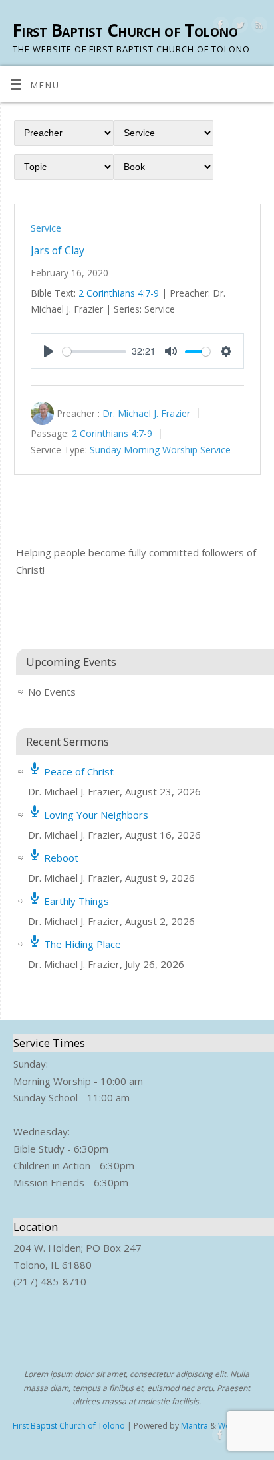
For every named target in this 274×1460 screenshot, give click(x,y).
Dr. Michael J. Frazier (146, 413)
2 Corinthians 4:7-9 (118, 293)
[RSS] (257, 27)
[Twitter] (238, 27)
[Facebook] (219, 27)
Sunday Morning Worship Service (160, 450)
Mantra (194, 1425)
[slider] (94, 351)
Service (46, 228)
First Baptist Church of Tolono (125, 30)
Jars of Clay (57, 250)
